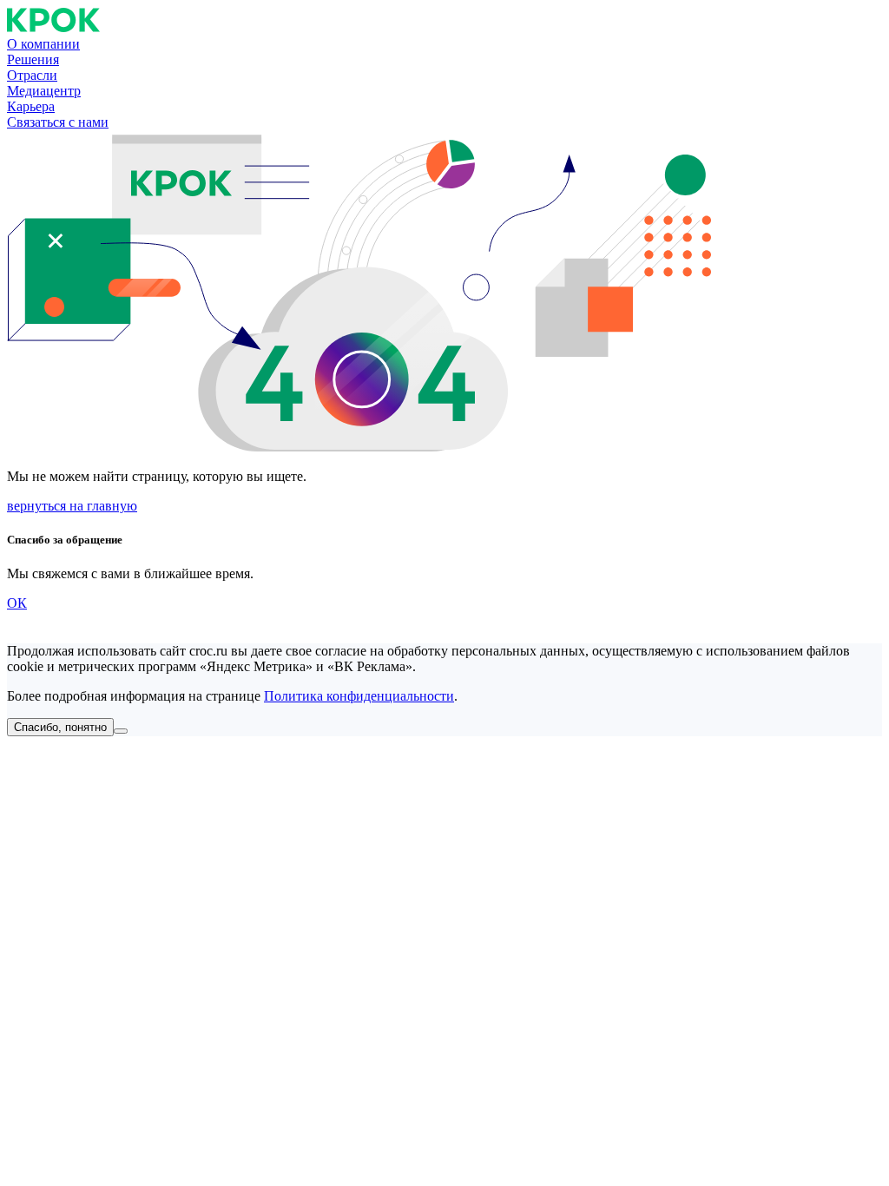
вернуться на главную (72, 505)
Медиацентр (44, 90)
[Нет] (121, 731)
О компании (43, 43)
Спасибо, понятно (60, 727)
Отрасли (32, 75)
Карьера (31, 106)
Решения (33, 59)
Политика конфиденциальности (359, 696)
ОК (17, 603)
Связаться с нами (58, 122)
